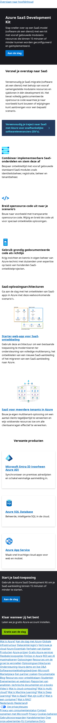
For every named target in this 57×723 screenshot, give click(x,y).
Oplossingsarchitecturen (36, 663)
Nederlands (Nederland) (14, 703)
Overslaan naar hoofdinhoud (16, 1)
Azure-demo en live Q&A (32, 666)
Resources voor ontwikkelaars (23, 677)
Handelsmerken (36, 717)
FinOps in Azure (33, 656)
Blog (2, 677)
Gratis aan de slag (15, 631)
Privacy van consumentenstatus (18, 710)
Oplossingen (24, 659)
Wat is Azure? (7, 641)
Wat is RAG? (24, 699)
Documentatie (46, 674)
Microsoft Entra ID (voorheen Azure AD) (25, 468)
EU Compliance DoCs (33, 721)
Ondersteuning (9, 666)
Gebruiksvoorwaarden (13, 717)
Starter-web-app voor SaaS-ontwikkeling (20, 337)
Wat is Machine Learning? (22, 692)
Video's (4, 688)
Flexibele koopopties (12, 656)
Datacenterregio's (27, 645)
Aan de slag (15, 53)
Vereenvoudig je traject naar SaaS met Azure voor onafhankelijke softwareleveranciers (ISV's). (26, 128)
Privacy (33, 714)
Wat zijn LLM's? (36, 695)
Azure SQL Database (19, 512)
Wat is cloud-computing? (23, 688)
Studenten (47, 677)
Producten (6, 652)
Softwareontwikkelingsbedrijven (18, 670)
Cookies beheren (47, 714)
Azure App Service (17, 550)
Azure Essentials (16, 648)
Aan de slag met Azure (29, 641)
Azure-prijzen (20, 652)
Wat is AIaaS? (19, 695)
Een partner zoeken (26, 674)
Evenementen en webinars (15, 681)
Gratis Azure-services (41, 652)
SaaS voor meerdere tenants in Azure (27, 409)
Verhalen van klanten (38, 648)
